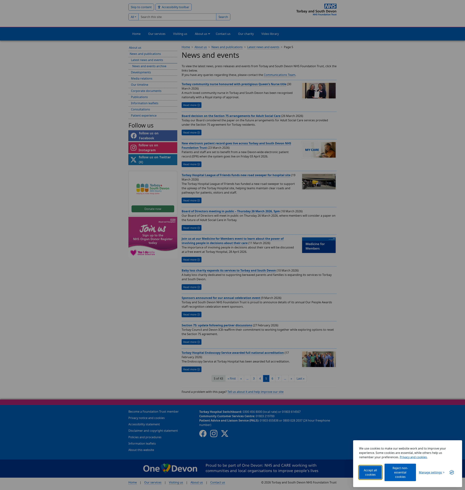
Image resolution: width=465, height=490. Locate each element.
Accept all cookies (370, 472)
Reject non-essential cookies (400, 472)
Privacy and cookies (413, 457)
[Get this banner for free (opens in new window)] (451, 472)
